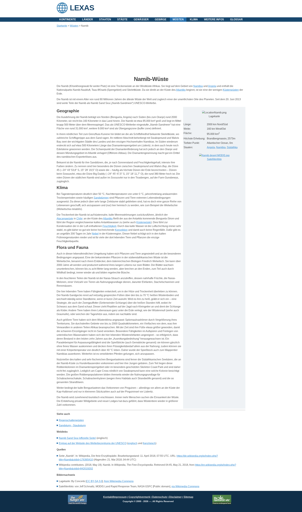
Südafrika (232, 147)
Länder (87, 19)
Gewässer (141, 19)
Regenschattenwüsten (71, 420)
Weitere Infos (214, 19)
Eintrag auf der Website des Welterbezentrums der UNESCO (92, 443)
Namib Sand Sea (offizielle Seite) (77, 438)
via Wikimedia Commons (185, 486)
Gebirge (160, 19)
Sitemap (188, 497)
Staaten (105, 19)
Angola (211, 147)
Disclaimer (175, 497)
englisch (132, 443)
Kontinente (67, 19)
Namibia (221, 147)
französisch (149, 443)
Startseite (62, 25)
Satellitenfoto (214, 159)
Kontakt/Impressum (115, 497)
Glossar (236, 19)
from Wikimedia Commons (119, 481)
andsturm (72, 425)
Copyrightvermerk (139, 497)
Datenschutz (159, 497)
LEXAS (82, 8)
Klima (194, 19)
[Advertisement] (151, 52)
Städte (122, 19)
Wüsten (178, 19)
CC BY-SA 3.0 (94, 481)
